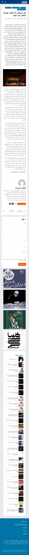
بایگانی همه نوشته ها (16, 7)
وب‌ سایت (24, 252)
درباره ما (25, 530)
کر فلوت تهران (14, 172)
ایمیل (24, 246)
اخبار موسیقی (23, 7)
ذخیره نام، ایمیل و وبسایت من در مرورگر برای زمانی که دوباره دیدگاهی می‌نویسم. (14, 260)
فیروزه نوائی (22, 172)
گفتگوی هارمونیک (20, 18)
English (25, 533)
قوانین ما (25, 527)
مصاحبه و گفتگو (8, 7)
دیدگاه (25, 222)
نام (25, 241)
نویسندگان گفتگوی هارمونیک (20, 524)
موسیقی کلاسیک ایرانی (21, 9)
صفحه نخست (24, 521)
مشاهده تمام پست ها (21, 203)
